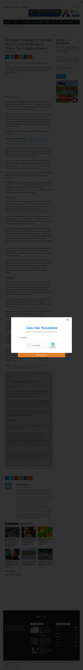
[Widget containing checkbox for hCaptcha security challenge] (41, 345)
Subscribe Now (41, 355)
